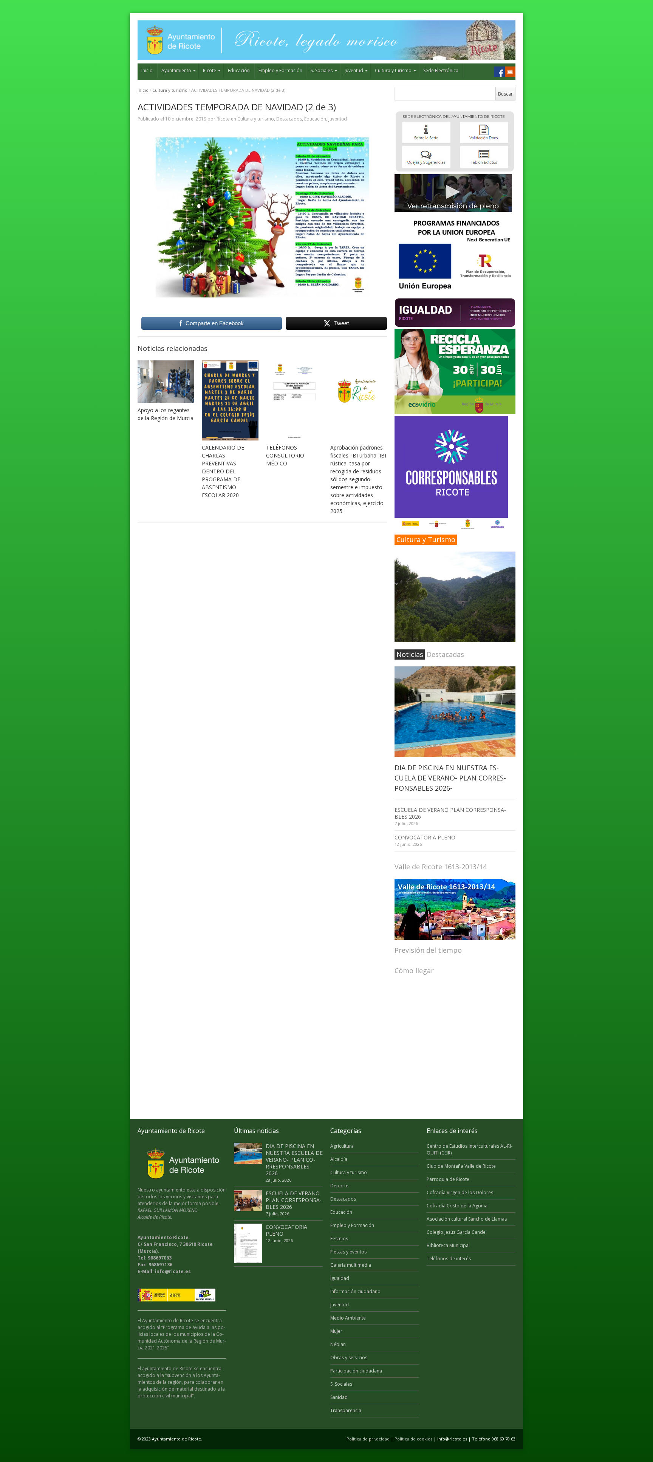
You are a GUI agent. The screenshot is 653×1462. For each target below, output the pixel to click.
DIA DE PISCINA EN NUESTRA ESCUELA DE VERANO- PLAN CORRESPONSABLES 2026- (450, 778)
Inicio (147, 70)
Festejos (339, 1238)
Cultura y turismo (393, 70)
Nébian (338, 1344)
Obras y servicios (348, 1357)
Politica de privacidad (368, 1439)
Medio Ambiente (348, 1318)
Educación (239, 70)
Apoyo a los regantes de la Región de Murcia (165, 414)
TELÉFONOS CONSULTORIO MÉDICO (285, 455)
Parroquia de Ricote (448, 1179)
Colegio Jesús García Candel (457, 1232)
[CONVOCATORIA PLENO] (248, 1243)
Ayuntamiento (176, 70)
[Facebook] (499, 71)
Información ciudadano (355, 1291)
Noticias (409, 654)
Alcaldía (338, 1159)
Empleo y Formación (280, 70)
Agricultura (342, 1146)
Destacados (289, 119)
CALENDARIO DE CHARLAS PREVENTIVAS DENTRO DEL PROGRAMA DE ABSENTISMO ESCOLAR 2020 (223, 471)
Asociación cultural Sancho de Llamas (467, 1219)
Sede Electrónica (440, 70)
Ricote (209, 70)
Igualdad (339, 1278)
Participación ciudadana (356, 1371)
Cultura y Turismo (425, 539)
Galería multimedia (350, 1265)
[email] (510, 71)
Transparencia (345, 1410)
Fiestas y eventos (348, 1252)
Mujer (336, 1331)
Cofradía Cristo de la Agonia (457, 1205)
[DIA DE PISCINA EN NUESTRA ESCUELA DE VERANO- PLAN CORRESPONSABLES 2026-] (455, 711)
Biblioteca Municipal (448, 1245)
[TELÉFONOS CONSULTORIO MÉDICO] (294, 400)
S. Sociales (322, 70)
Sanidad (339, 1397)
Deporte (339, 1185)
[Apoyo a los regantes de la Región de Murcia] (166, 381)
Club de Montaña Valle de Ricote (461, 1166)
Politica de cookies (413, 1439)
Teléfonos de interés (449, 1258)
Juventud (354, 70)
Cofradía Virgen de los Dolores (460, 1192)
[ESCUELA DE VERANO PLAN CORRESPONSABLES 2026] (248, 1200)
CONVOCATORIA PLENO (425, 837)
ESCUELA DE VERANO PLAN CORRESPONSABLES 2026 (450, 813)
